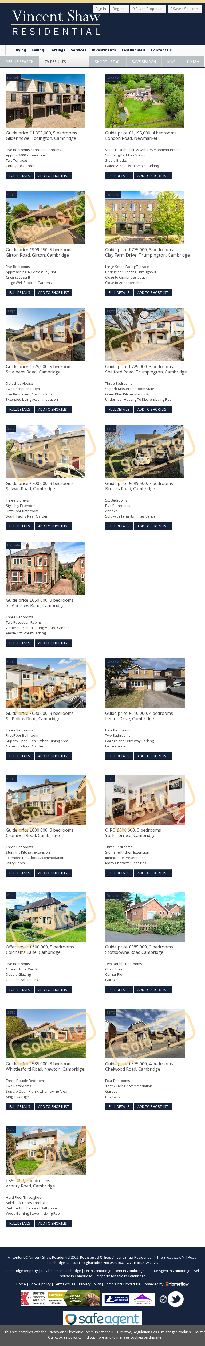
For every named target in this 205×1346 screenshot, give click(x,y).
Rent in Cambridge (129, 1270)
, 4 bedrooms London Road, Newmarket (140, 135)
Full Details (19, 175)
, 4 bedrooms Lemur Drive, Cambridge (139, 716)
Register (119, 8)
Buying (19, 50)
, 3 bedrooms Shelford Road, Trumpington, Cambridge (146, 369)
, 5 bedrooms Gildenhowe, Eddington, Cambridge (41, 135)
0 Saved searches (185, 8)
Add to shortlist (53, 175)
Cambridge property (21, 1270)
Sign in (100, 8)
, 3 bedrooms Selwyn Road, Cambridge (40, 486)
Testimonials (133, 50)
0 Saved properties (148, 8)
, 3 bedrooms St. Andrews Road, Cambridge (40, 602)
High (193, 61)
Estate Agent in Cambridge (169, 1270)
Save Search (144, 61)
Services (78, 50)
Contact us (161, 50)
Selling (37, 50)
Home (21, 1284)
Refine (20, 61)
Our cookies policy (63, 1337)
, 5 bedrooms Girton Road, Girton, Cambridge (40, 252)
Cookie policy (40, 1284)
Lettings (57, 50)
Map (171, 61)
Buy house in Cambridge (61, 1270)
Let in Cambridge (97, 1270)
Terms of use (65, 1284)
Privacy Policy (90, 1284)
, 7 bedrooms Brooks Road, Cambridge (139, 486)
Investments (104, 50)
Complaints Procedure (122, 1284)
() (108, 61)
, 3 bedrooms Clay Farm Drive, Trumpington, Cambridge (147, 252)
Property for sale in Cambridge (120, 1276)
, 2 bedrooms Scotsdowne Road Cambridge (139, 949)
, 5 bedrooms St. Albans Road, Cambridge (40, 369)
